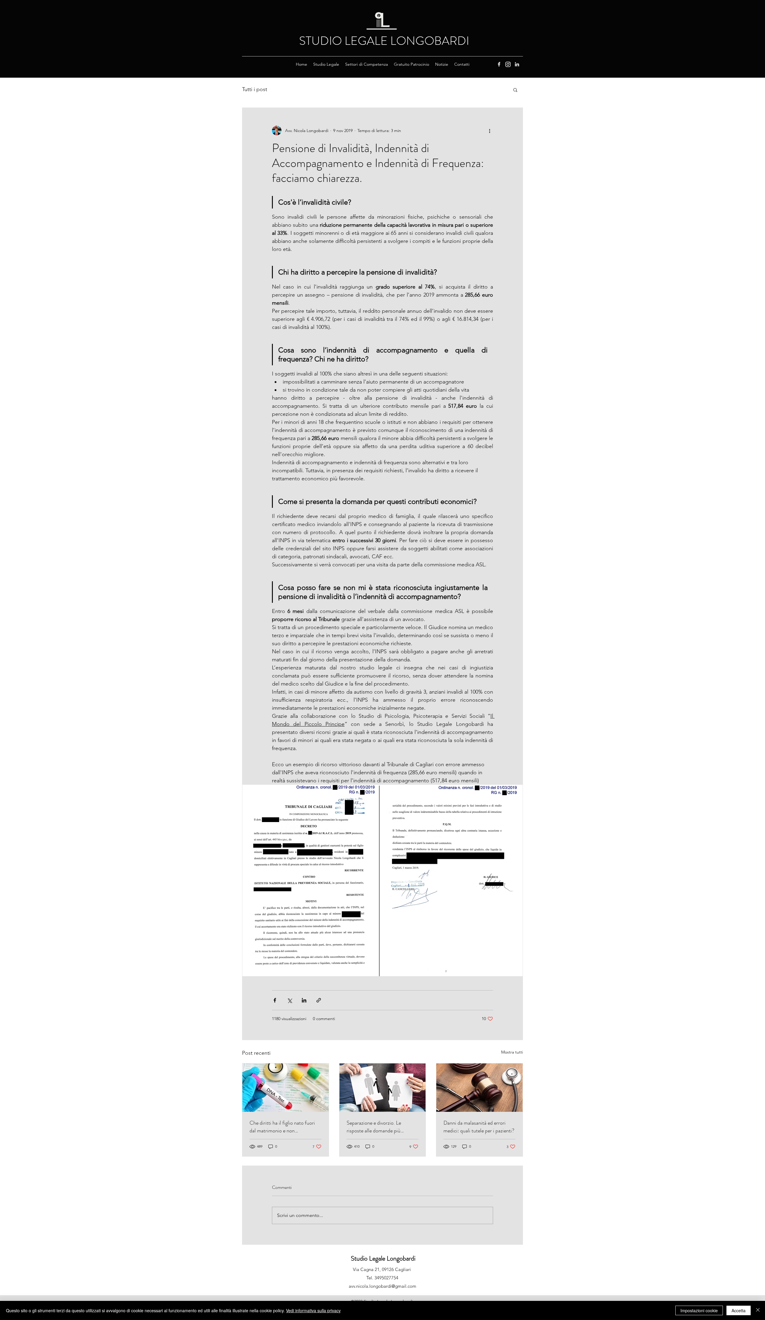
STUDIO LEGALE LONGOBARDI (384, 40)
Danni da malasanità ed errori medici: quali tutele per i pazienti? (478, 1127)
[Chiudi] (757, 1310)
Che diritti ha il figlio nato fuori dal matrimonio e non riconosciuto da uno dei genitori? (284, 1127)
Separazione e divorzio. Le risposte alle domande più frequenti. (374, 1127)
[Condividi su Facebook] (275, 1000)
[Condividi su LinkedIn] (304, 1000)
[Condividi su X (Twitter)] (289, 1000)
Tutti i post (254, 89)
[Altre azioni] (489, 130)
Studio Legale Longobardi (383, 1258)
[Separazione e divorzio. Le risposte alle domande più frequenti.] (382, 1087)
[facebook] (499, 64)
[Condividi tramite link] (319, 1000)
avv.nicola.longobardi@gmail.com (382, 1286)
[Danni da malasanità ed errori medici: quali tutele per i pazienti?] (479, 1087)
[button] (326, 64)
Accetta (739, 1310)
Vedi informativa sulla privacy (313, 1310)
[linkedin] (517, 64)
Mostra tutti (512, 1052)
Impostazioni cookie (699, 1310)
